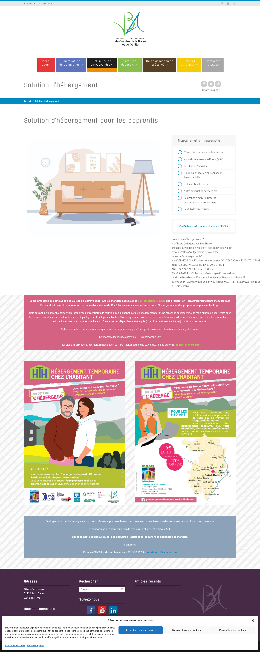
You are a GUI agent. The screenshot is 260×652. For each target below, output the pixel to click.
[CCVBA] (130, 30)
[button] (253, 620)
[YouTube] (102, 610)
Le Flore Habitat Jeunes (152, 300)
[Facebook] (91, 610)
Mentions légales (35, 645)
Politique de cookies (15, 645)
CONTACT (47, 3)
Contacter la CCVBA (213, 62)
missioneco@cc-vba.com (161, 552)
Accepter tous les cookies (141, 630)
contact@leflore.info (187, 344)
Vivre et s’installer (188, 62)
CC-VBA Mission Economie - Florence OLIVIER (203, 226)
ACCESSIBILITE (32, 3)
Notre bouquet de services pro (200, 191)
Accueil (27, 101)
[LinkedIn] (113, 610)
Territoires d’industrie (196, 166)
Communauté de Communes (69, 62)
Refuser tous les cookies (186, 630)
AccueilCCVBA (46, 62)
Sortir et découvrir (128, 62)
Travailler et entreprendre (101, 62)
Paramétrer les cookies (232, 630)
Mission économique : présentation (203, 152)
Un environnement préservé (159, 62)
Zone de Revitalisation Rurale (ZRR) (204, 159)
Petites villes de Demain (197, 184)
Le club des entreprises (197, 209)
